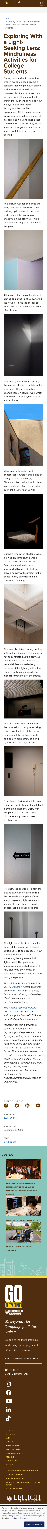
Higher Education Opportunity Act (22, 1471)
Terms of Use (12, 1461)
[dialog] (23, 1517)
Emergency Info (13, 1445)
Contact (10, 1442)
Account (10, 1457)
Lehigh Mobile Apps (14, 1453)
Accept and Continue (34, 1524)
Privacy (9, 1464)
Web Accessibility (14, 1449)
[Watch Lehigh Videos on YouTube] (10, 1402)
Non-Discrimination (15, 1478)
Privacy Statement (21, 1518)
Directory (10, 1434)
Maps (8, 1438)
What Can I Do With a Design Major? (22, 1220)
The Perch (10, 1430)
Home (6, 18)
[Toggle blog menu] (3, 11)
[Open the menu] (42, 3)
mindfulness (10, 1142)
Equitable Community (15, 1474)
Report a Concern (14, 1489)
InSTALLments (12, 987)
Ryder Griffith (10, 1118)
